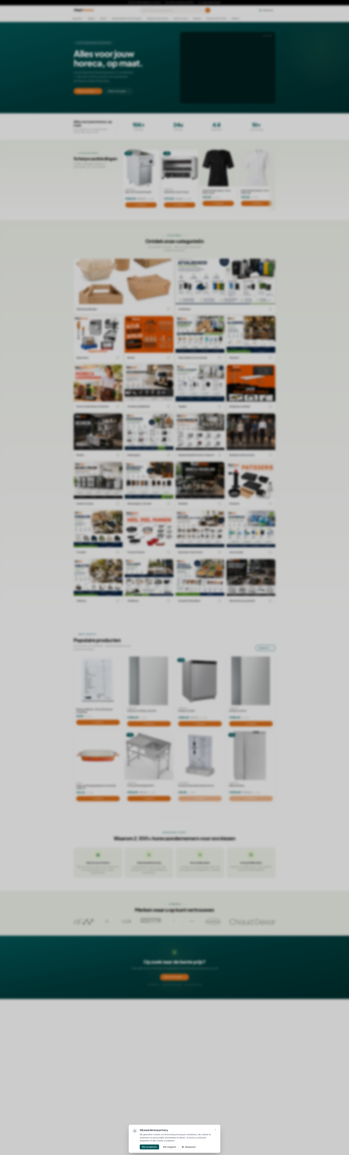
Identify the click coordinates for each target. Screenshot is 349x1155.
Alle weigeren (169, 1147)
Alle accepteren (149, 1147)
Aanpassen (190, 1147)
